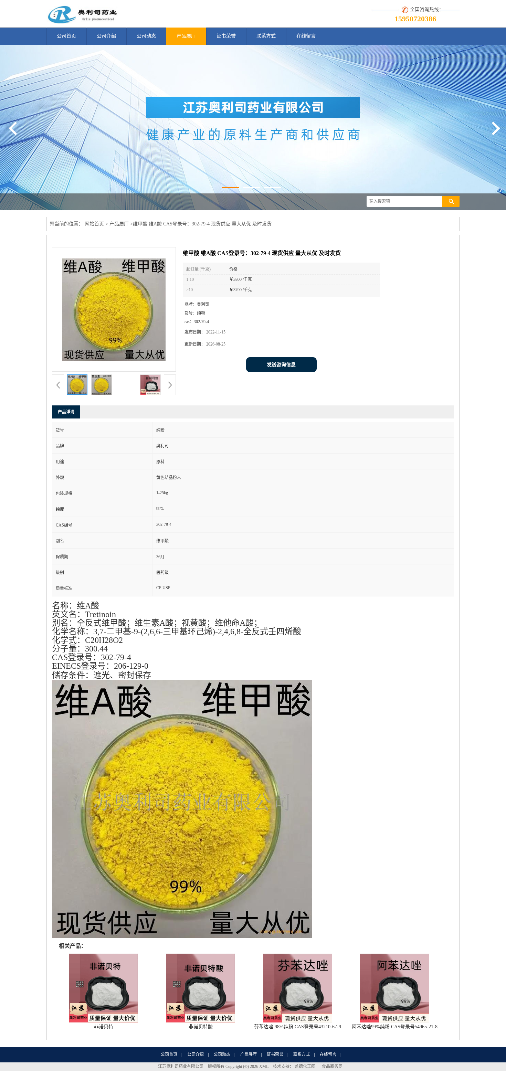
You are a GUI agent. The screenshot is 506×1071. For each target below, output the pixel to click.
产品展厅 (186, 36)
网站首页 (94, 223)
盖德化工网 (305, 1066)
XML (263, 1066)
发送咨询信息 (281, 364)
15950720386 (415, 18)
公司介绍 (106, 36)
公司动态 (146, 36)
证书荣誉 (226, 36)
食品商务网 (332, 1066)
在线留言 (306, 36)
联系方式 (266, 36)
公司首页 (66, 36)
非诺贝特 (103, 1026)
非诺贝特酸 (201, 1026)
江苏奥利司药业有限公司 (180, 1066)
